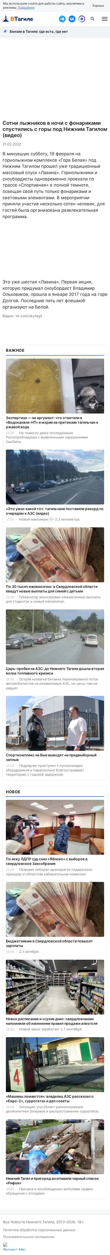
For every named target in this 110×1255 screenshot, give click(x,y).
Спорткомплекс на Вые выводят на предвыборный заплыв (51, 757)
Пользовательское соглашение (28, 1237)
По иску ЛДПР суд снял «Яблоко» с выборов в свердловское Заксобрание (46, 861)
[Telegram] (62, 19)
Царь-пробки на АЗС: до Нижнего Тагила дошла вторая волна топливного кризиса (55, 670)
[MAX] (81, 19)
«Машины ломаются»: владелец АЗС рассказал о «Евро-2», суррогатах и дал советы (50, 1098)
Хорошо (98, 5)
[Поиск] (92, 18)
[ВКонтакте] (72, 19)
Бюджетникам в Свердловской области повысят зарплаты (49, 943)
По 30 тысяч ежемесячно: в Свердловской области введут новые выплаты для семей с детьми (51, 588)
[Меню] (104, 18)
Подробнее (26, 7)
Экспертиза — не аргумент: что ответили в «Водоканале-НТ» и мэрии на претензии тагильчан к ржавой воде (52, 422)
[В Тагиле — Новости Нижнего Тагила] (28, 19)
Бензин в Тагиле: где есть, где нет (39, 31)
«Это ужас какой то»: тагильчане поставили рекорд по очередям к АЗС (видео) (55, 511)
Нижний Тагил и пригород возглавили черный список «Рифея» (52, 1180)
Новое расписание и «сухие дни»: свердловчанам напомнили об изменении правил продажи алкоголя (51, 1021)
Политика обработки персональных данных (39, 1230)
